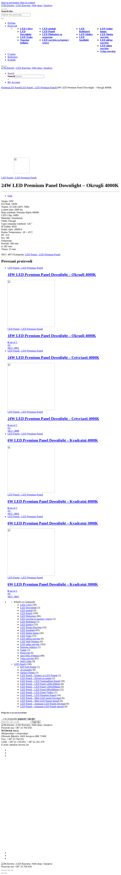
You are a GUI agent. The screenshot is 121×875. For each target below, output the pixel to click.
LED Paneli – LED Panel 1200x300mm (40, 684)
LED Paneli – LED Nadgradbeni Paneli (40, 681)
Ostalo (23, 650)
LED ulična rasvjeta (30, 638)
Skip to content (27, 2)
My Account (14, 82)
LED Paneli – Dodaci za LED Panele (39, 675)
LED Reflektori (28, 621)
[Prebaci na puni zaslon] (9, 870)
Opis (10, 195)
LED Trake (26, 636)
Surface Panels (27, 672)
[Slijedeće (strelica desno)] (5, 873)
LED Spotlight (27, 630)
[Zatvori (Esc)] (2, 870)
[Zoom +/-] (12, 870)
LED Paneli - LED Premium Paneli (38, 87)
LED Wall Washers (29, 641)
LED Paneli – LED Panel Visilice (37, 692)
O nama (11, 54)
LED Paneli (15, 87)
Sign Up (36, 722)
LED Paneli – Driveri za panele (36, 678)
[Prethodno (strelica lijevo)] (2, 873)
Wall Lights (26, 661)
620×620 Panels (28, 667)
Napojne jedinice (28, 647)
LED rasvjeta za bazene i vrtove (36, 619)
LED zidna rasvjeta (29, 644)
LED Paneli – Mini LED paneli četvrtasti (40, 698)
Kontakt (12, 59)
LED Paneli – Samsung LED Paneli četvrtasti (43, 703)
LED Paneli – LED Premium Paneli (38, 695)
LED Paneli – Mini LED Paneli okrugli (39, 701)
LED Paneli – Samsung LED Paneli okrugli (42, 706)
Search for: (7, 11)
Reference (13, 57)
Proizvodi (12, 26)
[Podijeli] (5, 870)
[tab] (64, 195)
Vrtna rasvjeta (27, 658)
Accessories (26, 669)
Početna (11, 23)
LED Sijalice (26, 624)
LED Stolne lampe (29, 633)
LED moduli (26, 610)
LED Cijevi (26, 604)
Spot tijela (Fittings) (30, 655)
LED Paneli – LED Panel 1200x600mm (40, 686)
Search (11, 73)
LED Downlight (28, 607)
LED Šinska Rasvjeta (31, 627)
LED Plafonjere (28, 616)
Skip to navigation (10, 2)
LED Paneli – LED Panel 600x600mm (39, 689)
